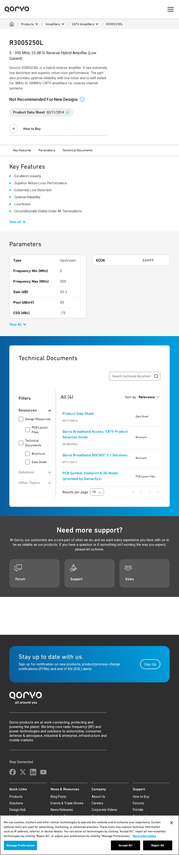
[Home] (11, 24)
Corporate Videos (104, 810)
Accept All (125, 845)
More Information (144, 836)
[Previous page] (141, 492)
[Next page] (149, 492)
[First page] (133, 492)
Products (27, 24)
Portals (138, 810)
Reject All (157, 845)
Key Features (22, 150)
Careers (97, 803)
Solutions (16, 803)
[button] (84, 99)
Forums (138, 803)
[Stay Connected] (12, 772)
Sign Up (150, 664)
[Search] (156, 376)
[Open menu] (36, 24)
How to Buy (32, 129)
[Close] (171, 823)
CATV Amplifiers (83, 24)
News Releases (62, 810)
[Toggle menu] (170, 9)
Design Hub (17, 810)
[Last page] (158, 492)
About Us (98, 796)
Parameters (46, 150)
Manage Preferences (20, 845)
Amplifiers (53, 24)
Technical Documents (77, 150)
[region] (89, 835)
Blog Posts (58, 796)
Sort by (140, 397)
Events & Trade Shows (67, 803)
